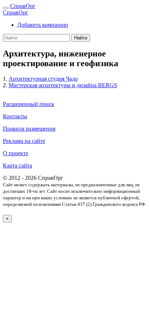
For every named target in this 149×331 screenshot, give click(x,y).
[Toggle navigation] (6, 8)
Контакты (15, 116)
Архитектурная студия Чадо (43, 79)
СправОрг (22, 6)
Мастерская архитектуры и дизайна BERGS (63, 85)
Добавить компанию (42, 25)
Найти (80, 38)
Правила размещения (29, 129)
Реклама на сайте (24, 141)
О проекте (15, 153)
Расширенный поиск (28, 104)
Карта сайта (17, 165)
